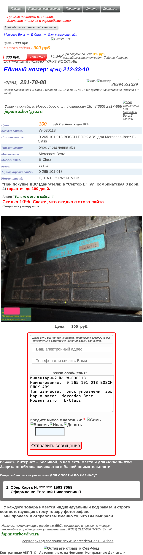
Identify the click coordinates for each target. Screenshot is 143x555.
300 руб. (13, 57)
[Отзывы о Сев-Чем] (71, 548)
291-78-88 (33, 82)
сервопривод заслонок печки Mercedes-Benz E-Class (67, 541)
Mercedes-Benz (14, 34)
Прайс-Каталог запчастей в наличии (30, 27)
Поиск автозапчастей (44, 8)
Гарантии (73, 8)
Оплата (91, 8)
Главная (16, 8)
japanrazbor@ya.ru (24, 111)
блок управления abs (62, 34)
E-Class (36, 34)
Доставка (110, 8)
